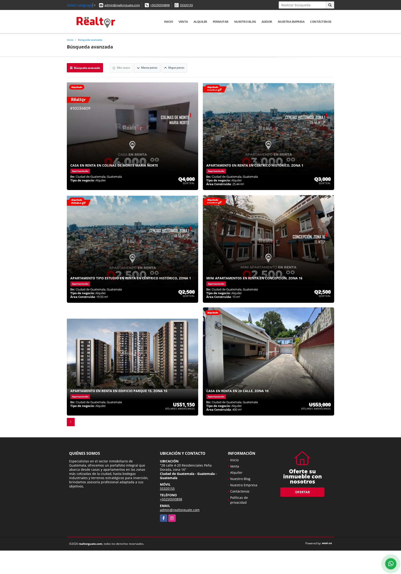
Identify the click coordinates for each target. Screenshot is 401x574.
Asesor (267, 21)
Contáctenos (320, 21)
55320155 (186, 5)
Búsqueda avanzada (90, 40)
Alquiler (200, 21)
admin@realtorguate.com (122, 5)
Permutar (221, 21)
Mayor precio (176, 68)
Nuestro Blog (245, 21)
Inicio (168, 21)
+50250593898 (160, 5)
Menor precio (149, 68)
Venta (183, 21)
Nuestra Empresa (291, 21)
